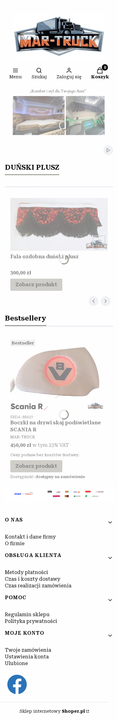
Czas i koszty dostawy (32, 579)
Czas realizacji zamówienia (38, 586)
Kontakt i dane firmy (30, 537)
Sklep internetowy (52, 711)
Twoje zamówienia (28, 650)
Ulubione (16, 663)
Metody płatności (26, 572)
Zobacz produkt (36, 284)
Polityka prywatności (31, 621)
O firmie (15, 543)
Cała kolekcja (22, 182)
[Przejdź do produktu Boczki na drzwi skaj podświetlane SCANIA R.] (59, 374)
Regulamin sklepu (27, 614)
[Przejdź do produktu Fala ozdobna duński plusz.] (59, 224)
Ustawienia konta (27, 657)
